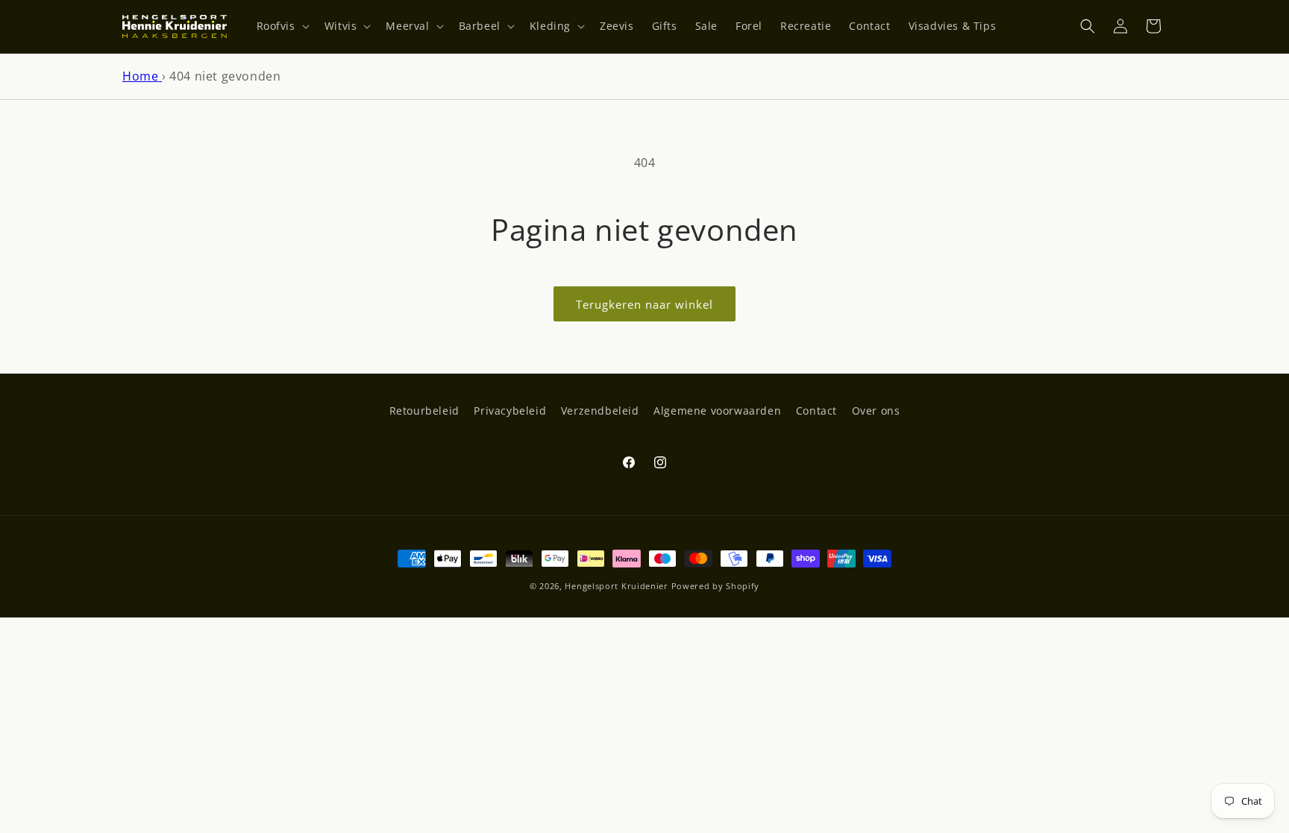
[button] (282, 26)
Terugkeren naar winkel (644, 304)
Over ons (876, 410)
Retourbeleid (424, 410)
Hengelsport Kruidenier (616, 585)
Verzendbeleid (600, 410)
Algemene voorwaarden (717, 410)
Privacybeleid (510, 410)
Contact (816, 410)
